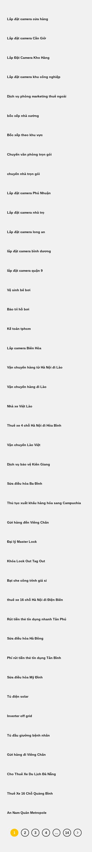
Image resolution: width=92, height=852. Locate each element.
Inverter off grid (19, 716)
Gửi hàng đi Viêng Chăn (26, 754)
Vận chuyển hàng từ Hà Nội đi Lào (35, 367)
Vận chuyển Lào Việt (23, 445)
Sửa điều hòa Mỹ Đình (25, 677)
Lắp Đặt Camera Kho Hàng (28, 58)
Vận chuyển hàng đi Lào (26, 387)
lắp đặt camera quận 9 (25, 270)
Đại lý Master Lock (22, 541)
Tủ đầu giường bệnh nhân (28, 735)
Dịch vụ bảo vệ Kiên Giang (28, 464)
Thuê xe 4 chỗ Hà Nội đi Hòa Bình (34, 425)
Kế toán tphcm (19, 329)
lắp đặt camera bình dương (29, 251)
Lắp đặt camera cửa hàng (27, 19)
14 (67, 833)
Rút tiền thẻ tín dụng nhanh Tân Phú (36, 619)
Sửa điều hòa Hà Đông (25, 638)
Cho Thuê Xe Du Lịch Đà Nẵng (31, 774)
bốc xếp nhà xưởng (23, 116)
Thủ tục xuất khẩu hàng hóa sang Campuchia (44, 503)
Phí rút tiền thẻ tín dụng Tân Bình (34, 658)
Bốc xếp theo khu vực (25, 135)
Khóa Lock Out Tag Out (26, 561)
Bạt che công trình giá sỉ (27, 580)
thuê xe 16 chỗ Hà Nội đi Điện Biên (35, 600)
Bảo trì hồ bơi (18, 309)
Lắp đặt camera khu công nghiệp (33, 77)
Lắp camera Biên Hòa (24, 348)
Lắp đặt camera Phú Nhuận (29, 193)
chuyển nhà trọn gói (23, 174)
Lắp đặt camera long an (26, 232)
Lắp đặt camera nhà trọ (25, 212)
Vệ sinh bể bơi (18, 290)
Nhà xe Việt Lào (19, 406)
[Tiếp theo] (78, 833)
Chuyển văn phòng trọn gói (29, 154)
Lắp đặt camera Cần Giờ (26, 38)
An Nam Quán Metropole (26, 813)
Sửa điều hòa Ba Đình (24, 483)
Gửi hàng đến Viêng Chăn (28, 522)
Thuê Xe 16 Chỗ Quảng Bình (30, 793)
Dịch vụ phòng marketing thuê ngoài (36, 96)
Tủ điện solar (17, 696)
